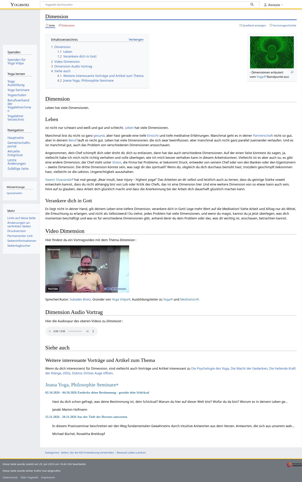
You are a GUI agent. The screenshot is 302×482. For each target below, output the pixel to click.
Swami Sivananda (58, 179)
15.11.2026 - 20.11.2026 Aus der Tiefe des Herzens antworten (86, 417)
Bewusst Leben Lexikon (131, 452)
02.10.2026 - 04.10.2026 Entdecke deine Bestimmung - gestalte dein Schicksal (97, 392)
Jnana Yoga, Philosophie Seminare (80, 384)
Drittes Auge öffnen (98, 373)
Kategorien (52, 452)
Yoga (260, 77)
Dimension (53, 249)
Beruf (73, 140)
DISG (66, 373)
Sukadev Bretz (80, 299)
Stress (116, 162)
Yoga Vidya (120, 299)
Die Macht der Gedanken (249, 368)
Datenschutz (10, 477)
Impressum (48, 477)
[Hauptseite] (19, 25)
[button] (87, 269)
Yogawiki (19, 4)
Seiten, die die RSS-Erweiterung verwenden (87, 452)
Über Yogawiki (29, 477)
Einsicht (153, 135)
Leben (129, 128)
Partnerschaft (263, 135)
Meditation (188, 299)
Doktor (77, 373)
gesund (99, 135)
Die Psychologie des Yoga (210, 368)
